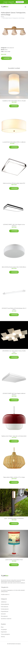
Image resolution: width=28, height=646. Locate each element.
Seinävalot (3, 613)
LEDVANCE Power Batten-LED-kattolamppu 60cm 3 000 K (14, 309)
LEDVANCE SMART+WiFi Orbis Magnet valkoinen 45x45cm (14, 394)
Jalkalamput (3, 601)
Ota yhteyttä (4, 629)
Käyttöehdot (4, 631)
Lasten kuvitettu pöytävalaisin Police (14, 559)
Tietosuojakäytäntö (5, 634)
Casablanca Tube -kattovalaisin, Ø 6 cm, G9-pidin (14, 100)
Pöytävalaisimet (4, 611)
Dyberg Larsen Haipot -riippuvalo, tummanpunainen (14, 436)
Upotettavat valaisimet (6, 618)
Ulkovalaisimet (4, 616)
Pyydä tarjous (20, 1)
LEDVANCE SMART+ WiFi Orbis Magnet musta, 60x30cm (14, 225)
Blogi (2, 627)
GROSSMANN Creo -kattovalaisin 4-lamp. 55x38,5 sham (14, 351)
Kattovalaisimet (10, 47)
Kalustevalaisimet (5, 604)
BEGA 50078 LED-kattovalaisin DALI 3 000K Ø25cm (14, 267)
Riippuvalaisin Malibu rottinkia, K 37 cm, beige (14, 477)
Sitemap (3, 636)
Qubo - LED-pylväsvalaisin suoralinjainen (14, 518)
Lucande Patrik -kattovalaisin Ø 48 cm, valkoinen (14, 142)
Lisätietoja (6, 58)
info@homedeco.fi (5, 594)
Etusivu (2, 16)
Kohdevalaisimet (5, 609)
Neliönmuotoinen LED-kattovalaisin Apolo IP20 (14, 183)
